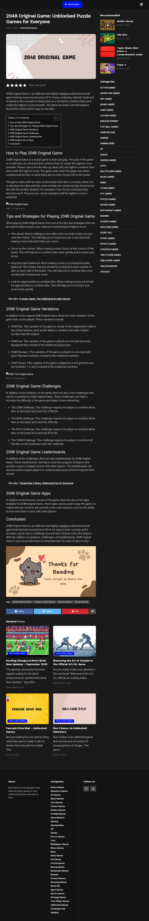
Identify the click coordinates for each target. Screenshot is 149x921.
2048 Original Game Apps (22, 140)
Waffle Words (125, 21)
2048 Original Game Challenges (24, 133)
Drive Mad (73, 4)
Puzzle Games (65, 602)
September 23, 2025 (15, 687)
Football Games (109, 127)
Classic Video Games (45, 602)
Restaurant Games (110, 210)
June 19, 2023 (12, 28)
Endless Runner (109, 121)
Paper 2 (121, 64)
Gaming (104, 138)
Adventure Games (110, 93)
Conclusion (15, 144)
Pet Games (106, 194)
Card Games (106, 110)
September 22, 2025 (62, 683)
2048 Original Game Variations (24, 129)
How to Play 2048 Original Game (25, 122)
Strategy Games (109, 249)
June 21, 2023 (13, 755)
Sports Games (108, 244)
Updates (105, 272)
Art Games (106, 99)
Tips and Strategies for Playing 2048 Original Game (34, 126)
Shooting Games (109, 227)
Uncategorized (108, 266)
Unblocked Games (28, 28)
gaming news (107, 143)
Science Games (108, 221)
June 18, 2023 (124, 58)
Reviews (104, 216)
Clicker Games (108, 115)
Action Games (108, 88)
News (103, 182)
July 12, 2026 (123, 25)
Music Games (107, 177)
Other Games (107, 188)
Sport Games (107, 238)
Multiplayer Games (110, 171)
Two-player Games (110, 255)
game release (107, 132)
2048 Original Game (22, 602)
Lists (103, 166)
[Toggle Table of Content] (55, 118)
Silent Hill (106, 232)
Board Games (107, 104)
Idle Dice (122, 34)
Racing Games (107, 205)
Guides (104, 155)
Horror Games (108, 160)
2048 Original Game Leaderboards (26, 136)
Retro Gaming (81, 602)
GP (101, 149)
